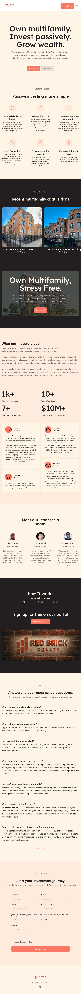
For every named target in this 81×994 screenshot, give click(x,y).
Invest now (33, 69)
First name (15, 894)
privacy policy (26, 942)
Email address (16, 904)
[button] (76, 5)
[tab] (25, 602)
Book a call (48, 69)
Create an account (40, 621)
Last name (45, 894)
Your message (16, 925)
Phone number (46, 904)
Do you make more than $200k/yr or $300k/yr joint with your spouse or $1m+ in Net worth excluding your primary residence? (39, 915)
